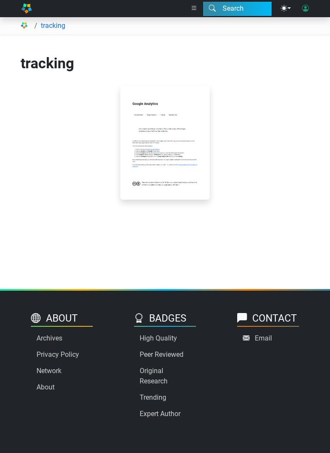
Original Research (154, 376)
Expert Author (160, 414)
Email (263, 338)
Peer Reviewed (161, 354)
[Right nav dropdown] (194, 8)
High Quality (158, 338)
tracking (53, 25)
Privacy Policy (58, 354)
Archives (49, 338)
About (46, 387)
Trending (153, 397)
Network (49, 371)
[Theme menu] (285, 8)
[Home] (26, 8)
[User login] (305, 8)
